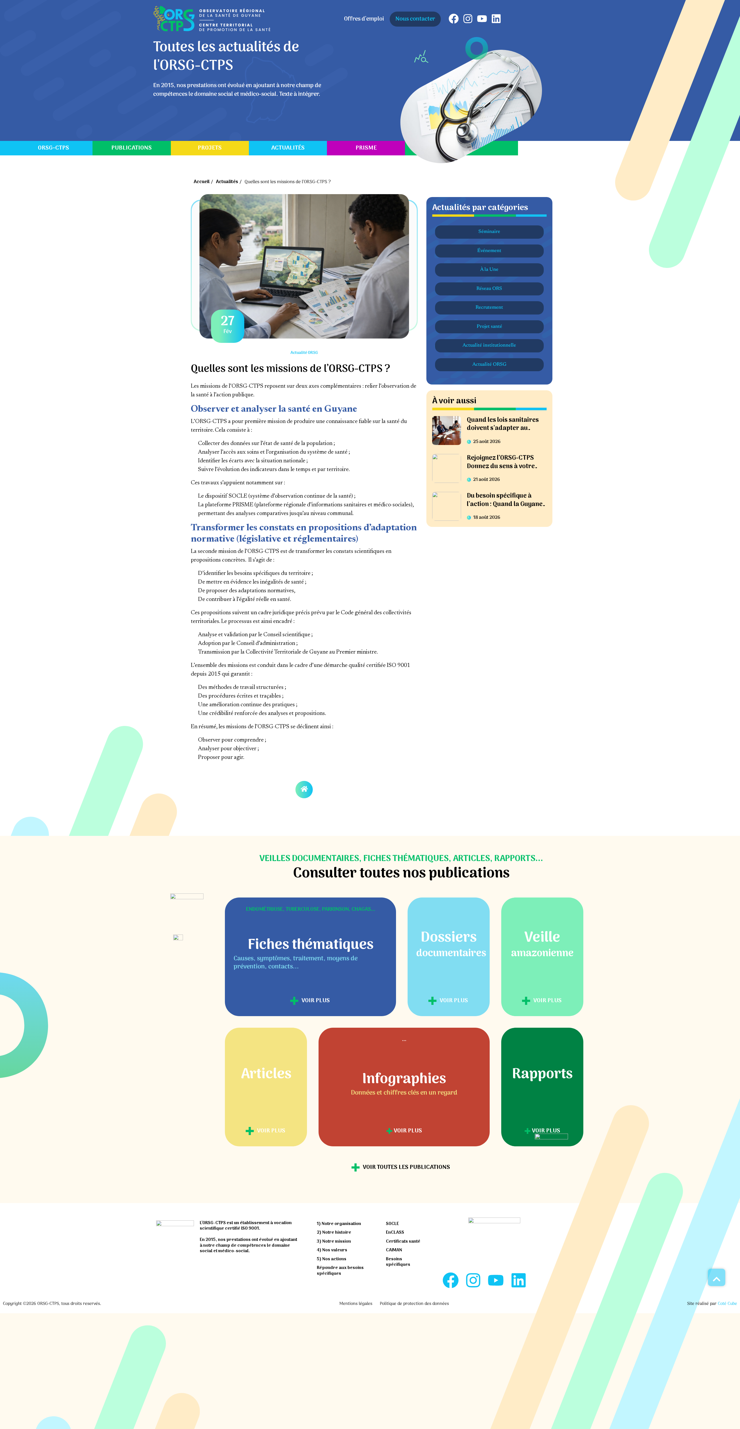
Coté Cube (727, 1303)
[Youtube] (482, 19)
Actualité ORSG (489, 364)
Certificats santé (403, 1241)
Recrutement (489, 307)
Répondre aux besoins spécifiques (340, 1270)
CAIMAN (394, 1250)
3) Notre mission (334, 1241)
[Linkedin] (496, 19)
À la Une (489, 269)
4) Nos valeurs (332, 1250)
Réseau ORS (489, 288)
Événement (489, 251)
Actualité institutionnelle (489, 345)
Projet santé (489, 326)
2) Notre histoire (334, 1232)
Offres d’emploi (364, 19)
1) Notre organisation (339, 1223)
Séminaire (489, 231)
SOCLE (392, 1223)
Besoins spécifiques (398, 1262)
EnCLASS (395, 1232)
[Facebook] (454, 19)
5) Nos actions (331, 1259)
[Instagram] (468, 19)
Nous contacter (415, 19)
